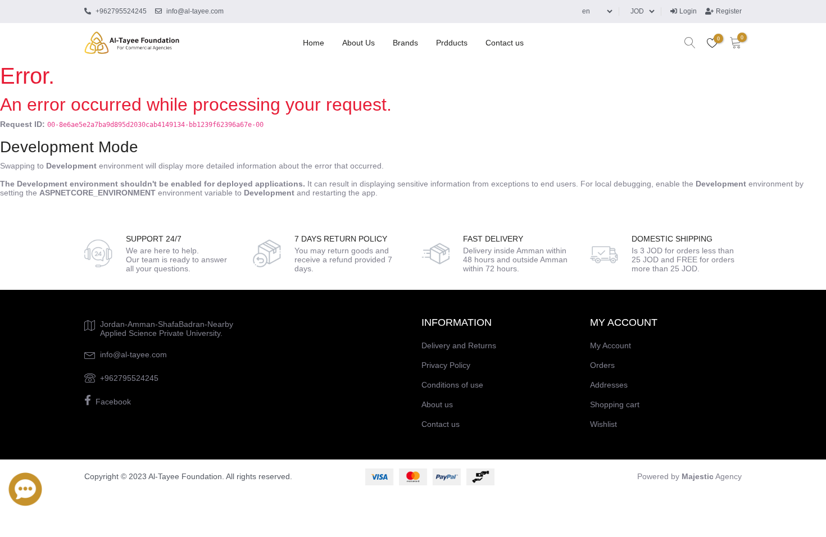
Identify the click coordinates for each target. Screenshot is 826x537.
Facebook (113, 401)
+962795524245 (129, 378)
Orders (602, 365)
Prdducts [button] (452, 42)
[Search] (690, 43)
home (313, 42)
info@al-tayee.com (133, 354)
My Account (610, 345)
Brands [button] (405, 42)
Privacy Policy (445, 365)
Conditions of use (452, 384)
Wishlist (603, 424)
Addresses (609, 384)
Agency (712, 476)
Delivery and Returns (458, 345)
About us (358, 42)
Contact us (504, 42)
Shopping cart (614, 404)
